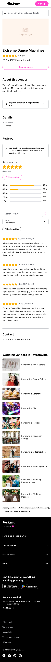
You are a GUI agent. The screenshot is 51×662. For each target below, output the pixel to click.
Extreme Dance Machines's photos (16, 511)
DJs (19, 508)
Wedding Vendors (9, 508)
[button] (25, 222)
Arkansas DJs (27, 508)
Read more (8, 255)
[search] (45, 214)
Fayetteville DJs (40, 508)
